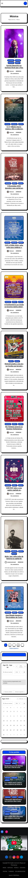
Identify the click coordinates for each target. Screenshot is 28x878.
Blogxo (21, 863)
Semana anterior (8, 692)
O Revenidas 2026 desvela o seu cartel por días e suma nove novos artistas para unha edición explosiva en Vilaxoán (14, 802)
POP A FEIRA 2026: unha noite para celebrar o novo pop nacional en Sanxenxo (14, 248)
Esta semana (20, 666)
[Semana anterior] (16, 666)
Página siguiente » (14, 648)
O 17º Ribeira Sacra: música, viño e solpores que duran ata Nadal (14, 129)
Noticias (21, 183)
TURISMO (11, 871)
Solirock (11, 71)
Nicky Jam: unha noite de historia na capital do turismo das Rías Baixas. (14, 558)
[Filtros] (24, 672)
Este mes (21, 698)
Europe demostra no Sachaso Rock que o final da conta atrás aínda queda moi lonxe (14, 68)
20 (18, 645)
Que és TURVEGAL (14, 875)
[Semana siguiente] (25, 666)
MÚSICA (18, 62)
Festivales (10, 62)
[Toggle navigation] (2, 3)
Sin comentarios (15, 73)
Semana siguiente (19, 692)
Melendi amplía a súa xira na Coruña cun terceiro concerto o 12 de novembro (14, 367)
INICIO (4, 867)
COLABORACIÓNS (20, 871)
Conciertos (11, 60)
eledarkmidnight (11, 562)
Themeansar (14, 865)
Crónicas (18, 60)
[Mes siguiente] (25, 699)
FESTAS (5, 871)
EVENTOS (22, 867)
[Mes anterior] (18, 699)
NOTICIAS (10, 867)
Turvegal (14, 655)
